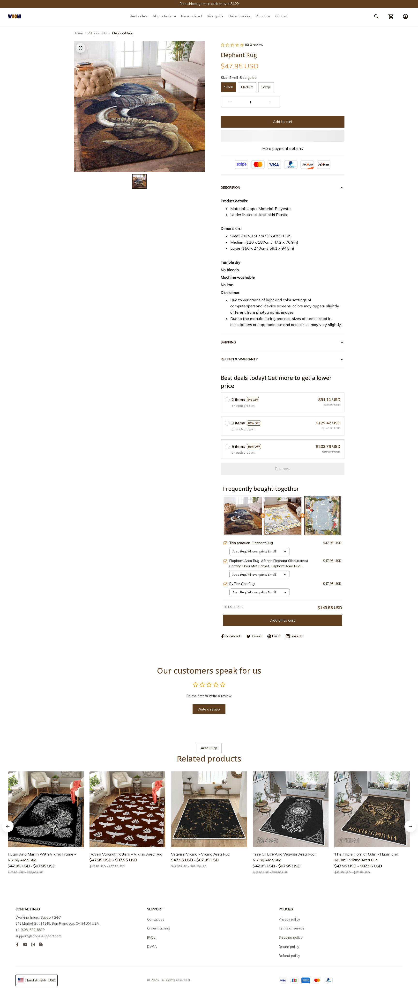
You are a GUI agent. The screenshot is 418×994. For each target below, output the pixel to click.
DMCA (152, 946)
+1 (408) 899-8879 (30, 930)
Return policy (289, 946)
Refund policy (289, 955)
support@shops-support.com (38, 936)
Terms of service (291, 928)
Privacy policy (289, 919)
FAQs (151, 937)
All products (97, 33)
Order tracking (158, 928)
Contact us (155, 919)
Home (78, 33)
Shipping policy (290, 937)
